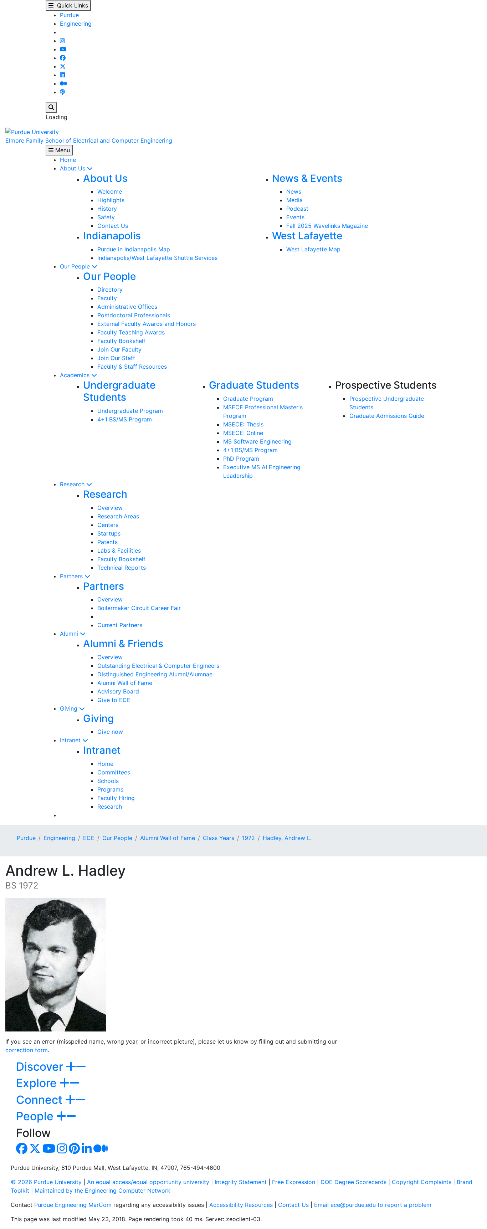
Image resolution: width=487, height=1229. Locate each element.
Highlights (110, 200)
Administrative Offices (127, 306)
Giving (69, 708)
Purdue (69, 15)
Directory (110, 289)
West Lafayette (307, 236)
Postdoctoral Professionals (133, 315)
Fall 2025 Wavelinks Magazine (327, 225)
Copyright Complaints (421, 1182)
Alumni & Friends (123, 643)
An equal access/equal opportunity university (148, 1182)
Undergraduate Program (130, 410)
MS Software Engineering (257, 441)
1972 (248, 837)
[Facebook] (63, 57)
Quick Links (70, 5)
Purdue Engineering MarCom (73, 1204)
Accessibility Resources (241, 1204)
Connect (40, 1100)
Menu (61, 150)
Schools (108, 780)
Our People (76, 266)
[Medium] (63, 83)
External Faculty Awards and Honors (146, 323)
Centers (107, 524)
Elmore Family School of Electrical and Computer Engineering (88, 140)
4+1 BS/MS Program (124, 419)
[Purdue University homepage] (32, 131)
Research (73, 484)
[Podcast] (62, 92)
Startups (109, 533)
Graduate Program (248, 398)
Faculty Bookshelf (121, 340)
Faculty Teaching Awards (131, 332)
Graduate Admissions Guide (386, 415)
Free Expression (293, 1182)
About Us (73, 168)
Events (295, 217)
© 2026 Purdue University (46, 1182)
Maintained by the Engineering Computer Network (102, 1190)
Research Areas (118, 516)
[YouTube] (63, 49)
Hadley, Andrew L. (287, 837)
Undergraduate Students (119, 391)
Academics (75, 375)
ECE (88, 837)
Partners (72, 576)
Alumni (70, 633)
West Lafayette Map (313, 249)
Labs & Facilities (119, 550)
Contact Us (112, 225)
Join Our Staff (116, 358)
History (107, 208)
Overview (110, 507)
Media (294, 200)
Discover (41, 1067)
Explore (38, 1083)
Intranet (71, 740)
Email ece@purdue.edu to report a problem (372, 1204)
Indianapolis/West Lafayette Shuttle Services (157, 257)
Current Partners (119, 625)
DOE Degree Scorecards (353, 1182)
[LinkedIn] (62, 74)
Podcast (297, 208)
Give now (110, 731)
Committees (113, 772)
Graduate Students (254, 385)
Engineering (76, 23)
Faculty (107, 298)
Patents (107, 542)
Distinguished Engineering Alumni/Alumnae (154, 674)
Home (68, 159)
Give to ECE (113, 699)
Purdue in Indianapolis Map (133, 249)
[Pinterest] (74, 1150)
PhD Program (241, 458)
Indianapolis (112, 236)
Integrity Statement (241, 1182)
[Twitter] (63, 66)
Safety (106, 217)
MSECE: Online (243, 432)
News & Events (307, 178)
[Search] (51, 107)
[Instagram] (62, 40)
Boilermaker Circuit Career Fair (139, 607)
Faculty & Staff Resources (132, 366)
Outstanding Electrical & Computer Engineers (158, 665)
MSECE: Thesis (243, 424)
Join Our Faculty (119, 349)
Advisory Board (118, 691)
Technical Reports (121, 567)
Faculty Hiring (116, 798)
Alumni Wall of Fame (124, 682)
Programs (110, 789)
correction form (26, 1050)
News (293, 191)
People (36, 1116)
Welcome (109, 191)
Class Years (218, 837)
